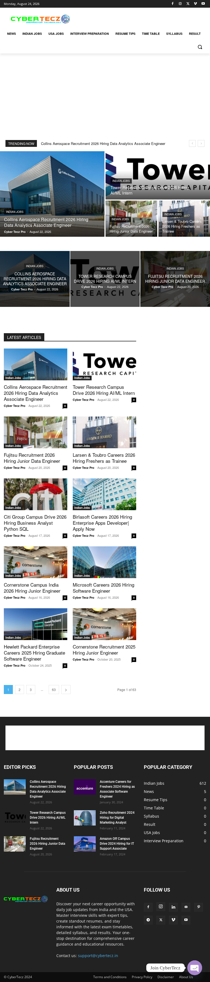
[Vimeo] (195, 4)
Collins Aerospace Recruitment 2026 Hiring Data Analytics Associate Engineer (103, 143)
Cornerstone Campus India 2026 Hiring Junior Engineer (32, 587)
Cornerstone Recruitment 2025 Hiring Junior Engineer (104, 649)
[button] (199, 47)
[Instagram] (180, 4)
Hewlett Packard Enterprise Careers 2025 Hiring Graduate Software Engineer (34, 652)
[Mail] (186, 907)
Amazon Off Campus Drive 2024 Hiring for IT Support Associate (117, 843)
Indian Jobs (15, 212)
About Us (186, 977)
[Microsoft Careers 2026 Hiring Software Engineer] (104, 562)
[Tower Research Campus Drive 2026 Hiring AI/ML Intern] (158, 175)
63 (54, 689)
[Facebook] (173, 4)
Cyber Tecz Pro (14, 406)
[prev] (192, 143)
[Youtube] (203, 4)
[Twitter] (188, 4)
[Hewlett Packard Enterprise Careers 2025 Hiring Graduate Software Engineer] (35, 624)
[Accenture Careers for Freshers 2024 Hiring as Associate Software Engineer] (85, 787)
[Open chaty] (194, 967)
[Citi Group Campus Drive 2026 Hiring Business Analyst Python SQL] (35, 494)
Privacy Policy (142, 977)
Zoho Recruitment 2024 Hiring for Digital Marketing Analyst (117, 817)
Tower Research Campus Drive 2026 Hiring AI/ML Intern (104, 389)
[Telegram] (148, 920)
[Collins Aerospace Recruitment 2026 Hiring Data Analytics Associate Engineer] (52, 194)
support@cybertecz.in (98, 955)
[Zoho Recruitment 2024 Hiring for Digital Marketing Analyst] (85, 818)
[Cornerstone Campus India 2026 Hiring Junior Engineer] (35, 562)
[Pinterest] (198, 907)
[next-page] (66, 689)
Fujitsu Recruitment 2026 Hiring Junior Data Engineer (32, 457)
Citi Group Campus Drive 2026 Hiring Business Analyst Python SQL (35, 522)
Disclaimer (166, 977)
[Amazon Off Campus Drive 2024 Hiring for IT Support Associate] (85, 844)
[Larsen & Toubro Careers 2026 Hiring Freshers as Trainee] (184, 219)
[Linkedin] (173, 907)
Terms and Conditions (110, 977)
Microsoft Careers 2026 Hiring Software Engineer (103, 587)
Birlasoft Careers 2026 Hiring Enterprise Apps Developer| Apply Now (102, 522)
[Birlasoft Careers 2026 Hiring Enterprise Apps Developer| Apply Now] (104, 494)
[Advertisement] (142, 18)
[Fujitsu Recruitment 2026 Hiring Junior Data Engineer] (131, 219)
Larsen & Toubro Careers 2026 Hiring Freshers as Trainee (104, 457)
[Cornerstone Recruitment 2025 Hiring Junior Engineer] (104, 624)
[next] (201, 143)
